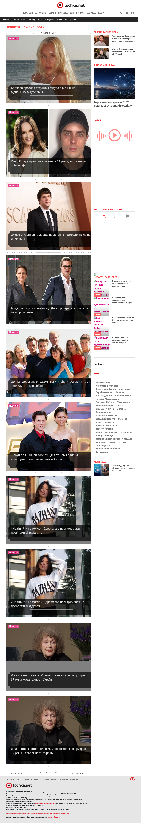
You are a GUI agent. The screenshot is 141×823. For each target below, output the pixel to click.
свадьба (128, 438)
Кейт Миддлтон (104, 395)
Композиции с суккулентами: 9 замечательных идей (122, 300)
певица (109, 435)
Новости (6, 20)
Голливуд (120, 392)
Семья (52, 13)
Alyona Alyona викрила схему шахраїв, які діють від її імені (123, 51)
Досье (59, 20)
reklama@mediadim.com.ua (45, 804)
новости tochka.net (105, 422)
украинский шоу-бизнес (108, 448)
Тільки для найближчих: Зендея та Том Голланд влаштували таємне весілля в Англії (44, 457)
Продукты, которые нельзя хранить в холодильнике (121, 283)
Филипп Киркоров (105, 405)
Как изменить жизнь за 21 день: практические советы (123, 320)
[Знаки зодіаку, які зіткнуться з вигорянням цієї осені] (101, 470)
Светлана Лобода (105, 402)
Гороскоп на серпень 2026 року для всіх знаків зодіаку (113, 103)
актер (111, 409)
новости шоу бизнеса (107, 432)
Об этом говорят (19, 20)
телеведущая (103, 445)
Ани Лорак (124, 389)
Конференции (70, 20)
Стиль (42, 13)
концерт (122, 419)
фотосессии (102, 452)
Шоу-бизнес (30, 13)
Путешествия (66, 13)
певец (99, 435)
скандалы (101, 442)
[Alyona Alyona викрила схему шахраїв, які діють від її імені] (101, 53)
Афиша (91, 13)
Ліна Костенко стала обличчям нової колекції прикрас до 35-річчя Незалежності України (50, 677)
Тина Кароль (123, 402)
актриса (121, 409)
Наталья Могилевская (107, 399)
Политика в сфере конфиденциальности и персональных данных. (45, 813)
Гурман (80, 13)
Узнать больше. (54, 817)
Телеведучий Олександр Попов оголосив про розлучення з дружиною (123, 38)
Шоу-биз (100, 409)
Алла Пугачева (103, 382)
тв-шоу (122, 442)
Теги (96, 373)
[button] (127, 13)
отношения (127, 432)
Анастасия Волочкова (107, 385)
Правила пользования (13, 813)
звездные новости (105, 419)
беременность (103, 412)
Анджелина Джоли (106, 389)
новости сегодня (104, 429)
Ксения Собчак (123, 395)
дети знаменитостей (106, 415)
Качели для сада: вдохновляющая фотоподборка (120, 340)
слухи (112, 442)
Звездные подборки (46, 20)
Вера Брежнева (104, 392)
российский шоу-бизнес (108, 438)
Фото (120, 405)
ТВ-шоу (32, 20)
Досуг (101, 13)
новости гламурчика (106, 425)
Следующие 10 (79, 773)
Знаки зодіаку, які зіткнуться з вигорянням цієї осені (123, 468)
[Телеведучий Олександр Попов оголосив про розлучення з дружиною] (101, 40)
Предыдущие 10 (18, 773)
